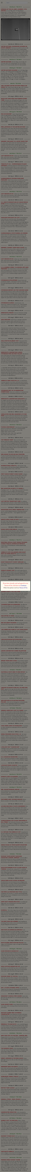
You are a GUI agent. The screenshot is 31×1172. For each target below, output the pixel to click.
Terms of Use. (23, 588)
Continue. (24, 585)
